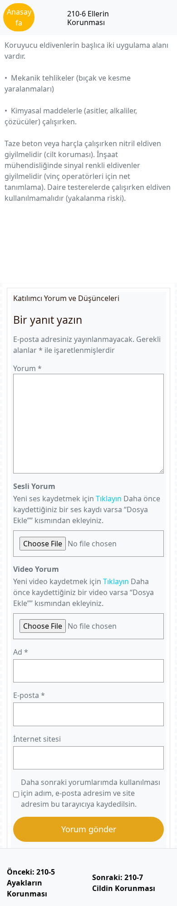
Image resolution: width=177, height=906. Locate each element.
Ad (20, 652)
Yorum (27, 368)
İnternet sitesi (37, 739)
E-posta (29, 695)
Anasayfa (19, 17)
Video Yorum (36, 569)
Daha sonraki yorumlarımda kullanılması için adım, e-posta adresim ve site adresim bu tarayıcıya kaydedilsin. (90, 793)
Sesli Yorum (34, 486)
